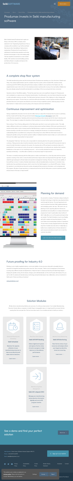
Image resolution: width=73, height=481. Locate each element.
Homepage (7, 12)
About (14, 12)
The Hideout (66, 476)
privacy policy (7, 474)
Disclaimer (59, 463)
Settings (35, 474)
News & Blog (21, 12)
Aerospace (43, 116)
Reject (53, 474)
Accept (43, 474)
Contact (67, 463)
